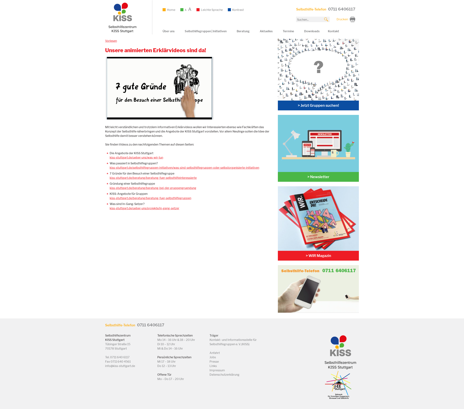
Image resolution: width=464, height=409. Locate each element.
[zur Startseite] (122, 32)
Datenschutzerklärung (224, 374)
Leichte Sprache (212, 10)
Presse (214, 361)
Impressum (217, 370)
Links (213, 366)
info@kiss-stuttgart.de (120, 366)
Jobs (213, 357)
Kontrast (238, 10)
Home (171, 10)
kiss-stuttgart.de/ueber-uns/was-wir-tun (136, 157)
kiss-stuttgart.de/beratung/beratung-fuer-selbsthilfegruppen (150, 198)
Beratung (243, 31)
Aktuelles (266, 31)
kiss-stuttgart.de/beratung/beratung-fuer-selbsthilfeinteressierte (153, 178)
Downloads (312, 31)
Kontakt (333, 31)
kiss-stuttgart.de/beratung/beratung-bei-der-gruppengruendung (153, 188)
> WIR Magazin (318, 256)
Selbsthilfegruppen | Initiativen (206, 31)
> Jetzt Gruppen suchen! (318, 105)
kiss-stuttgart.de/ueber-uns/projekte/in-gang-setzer (144, 208)
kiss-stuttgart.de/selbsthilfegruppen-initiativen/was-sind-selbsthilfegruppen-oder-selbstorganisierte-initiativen (184, 167)
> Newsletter (318, 177)
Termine (288, 31)
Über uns (169, 31)
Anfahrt (215, 353)
